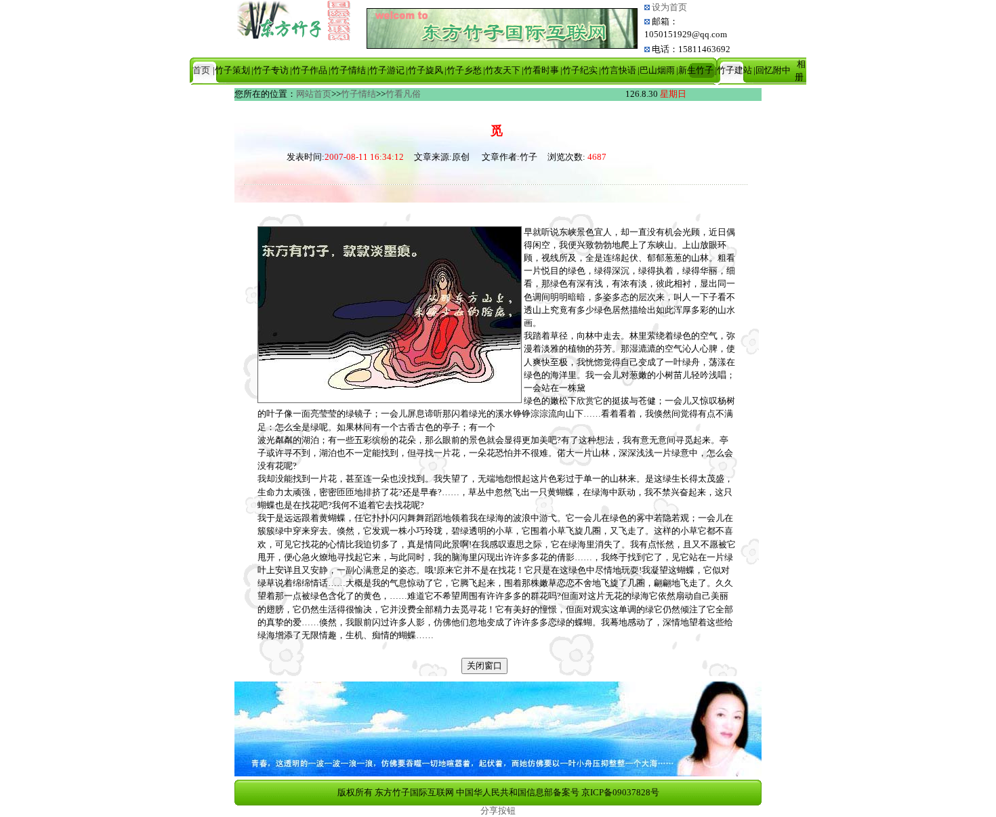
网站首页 (313, 94)
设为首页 (668, 7)
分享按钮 (498, 811)
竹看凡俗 (403, 94)
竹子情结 (358, 94)
